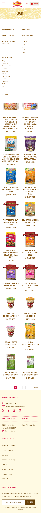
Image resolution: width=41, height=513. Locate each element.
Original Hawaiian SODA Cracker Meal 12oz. (10, 254)
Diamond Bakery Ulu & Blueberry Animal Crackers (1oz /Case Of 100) (10, 158)
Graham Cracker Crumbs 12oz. (30, 221)
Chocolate (5, 63)
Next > (36, 387)
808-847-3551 (11, 403)
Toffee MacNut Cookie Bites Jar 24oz (11, 222)
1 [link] (15, 387)
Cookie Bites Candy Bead (11, 343)
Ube (3, 86)
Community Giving (8, 460)
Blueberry (5, 71)
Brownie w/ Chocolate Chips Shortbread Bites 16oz (30, 190)
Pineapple (5, 81)
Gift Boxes (26, 30)
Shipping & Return (8, 445)
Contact (5, 479)
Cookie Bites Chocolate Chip (11, 315)
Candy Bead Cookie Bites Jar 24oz (30, 285)
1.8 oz (23, 44)
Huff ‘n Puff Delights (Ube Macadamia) (30, 157)
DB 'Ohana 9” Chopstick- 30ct (11, 374)
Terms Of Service (8, 469)
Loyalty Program (8, 450)
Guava (4, 73)
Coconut (4, 68)
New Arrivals (8, 30)
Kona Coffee (6, 76)
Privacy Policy (7, 474)
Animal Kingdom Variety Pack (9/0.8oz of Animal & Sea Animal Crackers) (30, 123)
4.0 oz (23, 47)
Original (4, 61)
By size (24, 41)
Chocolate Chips (7, 66)
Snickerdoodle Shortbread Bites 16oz (10, 189)
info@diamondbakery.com (15, 406)
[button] (3, 4)
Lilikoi (4, 78)
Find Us (4, 464)
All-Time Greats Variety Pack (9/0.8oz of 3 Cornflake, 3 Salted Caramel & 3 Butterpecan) (10, 123)
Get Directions (10, 431)
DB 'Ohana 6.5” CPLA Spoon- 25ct (30, 374)
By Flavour (7, 58)
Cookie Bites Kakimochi (30, 315)
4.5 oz (23, 49)
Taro (3, 83)
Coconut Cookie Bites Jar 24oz (11, 284)
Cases (23, 52)
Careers (5, 455)
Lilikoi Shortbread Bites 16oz (30, 344)
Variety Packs (8, 36)
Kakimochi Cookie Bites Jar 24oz (30, 253)
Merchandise (27, 36)
